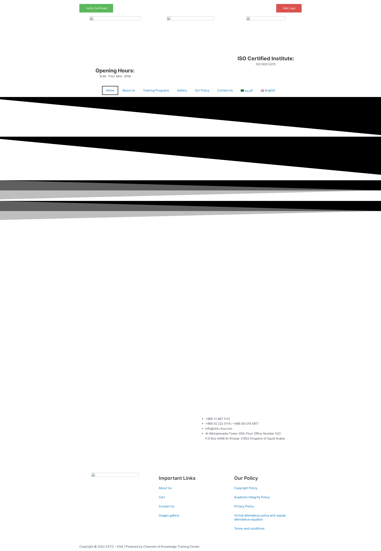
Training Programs (156, 90)
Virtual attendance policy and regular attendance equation (260, 517)
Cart (162, 497)
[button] (6, 178)
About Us (128, 90)
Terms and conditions (249, 528)
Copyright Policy (245, 488)
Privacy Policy (244, 506)
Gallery (182, 90)
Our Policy (202, 90)
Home (110, 90)
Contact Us (225, 90)
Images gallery (169, 515)
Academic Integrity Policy (252, 497)
